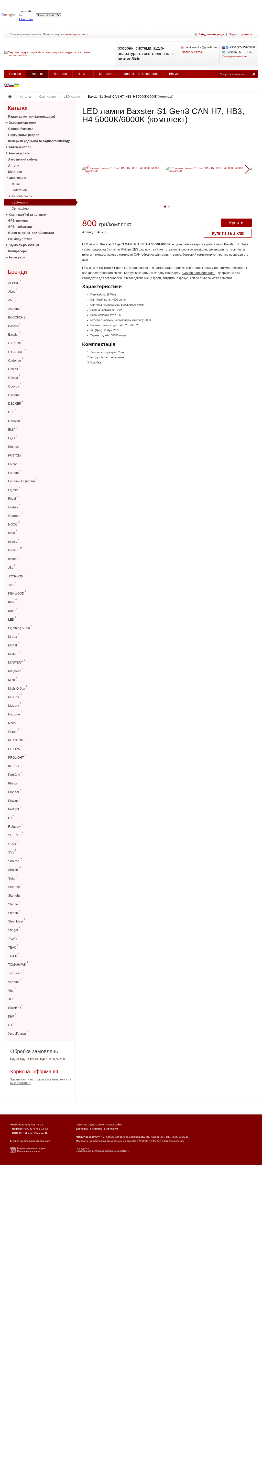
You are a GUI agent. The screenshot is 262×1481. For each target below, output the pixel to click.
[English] (6, 86)
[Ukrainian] (11, 86)
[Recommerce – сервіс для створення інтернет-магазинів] (13, 1151)
